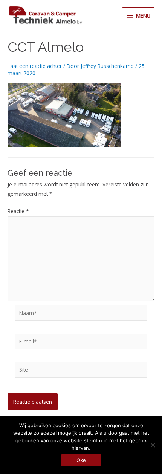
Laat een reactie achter (35, 65)
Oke (81, 460)
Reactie (18, 211)
